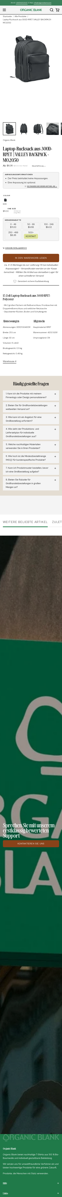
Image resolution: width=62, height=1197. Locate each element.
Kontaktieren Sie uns (31, 843)
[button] (51, 10)
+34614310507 (22, 3)
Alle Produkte (20, 16)
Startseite (7, 16)
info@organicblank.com (42, 3)
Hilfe (5, 1183)
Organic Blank (9, 140)
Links (5, 1193)
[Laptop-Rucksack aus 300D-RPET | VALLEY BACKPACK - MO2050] (9, 128)
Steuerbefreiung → (39, 166)
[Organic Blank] (31, 10)
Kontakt (31, 236)
